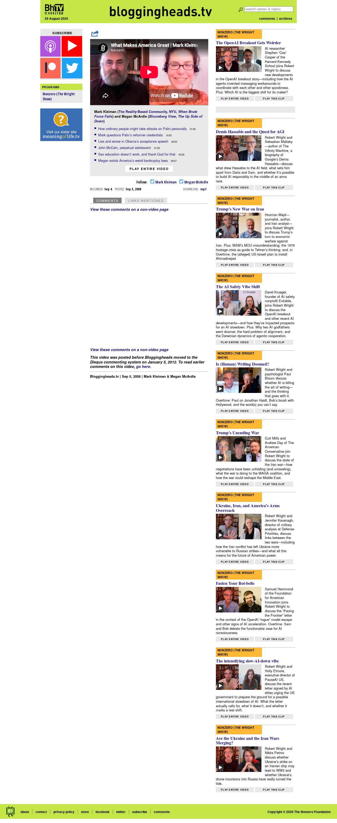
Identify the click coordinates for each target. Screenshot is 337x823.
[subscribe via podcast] (51, 55)
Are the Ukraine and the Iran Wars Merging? (247, 740)
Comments (107, 200)
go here (143, 366)
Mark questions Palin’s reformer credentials (131, 134)
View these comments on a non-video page (129, 209)
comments (267, 18)
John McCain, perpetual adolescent (125, 147)
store (85, 811)
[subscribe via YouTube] (72, 55)
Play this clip (274, 98)
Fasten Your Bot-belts (235, 583)
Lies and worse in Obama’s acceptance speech (133, 141)
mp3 (203, 189)
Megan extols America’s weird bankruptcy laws (133, 160)
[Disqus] (149, 277)
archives (285, 18)
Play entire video (149, 168)
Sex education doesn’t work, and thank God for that (137, 154)
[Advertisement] (61, 227)
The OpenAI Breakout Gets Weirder (248, 42)
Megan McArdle (196, 181)
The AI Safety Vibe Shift (238, 286)
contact (41, 811)
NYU (172, 111)
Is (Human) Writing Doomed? (242, 364)
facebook (103, 811)
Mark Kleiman (165, 181)
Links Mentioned (146, 200)
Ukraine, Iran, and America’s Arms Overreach (248, 507)
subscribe (139, 811)
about (25, 811)
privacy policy (64, 811)
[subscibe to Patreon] (50, 77)
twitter (121, 811)
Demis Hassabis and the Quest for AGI (250, 131)
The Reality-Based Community (142, 111)
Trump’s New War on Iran (240, 209)
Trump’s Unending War (237, 433)
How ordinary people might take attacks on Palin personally (143, 128)
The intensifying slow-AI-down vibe (247, 661)
